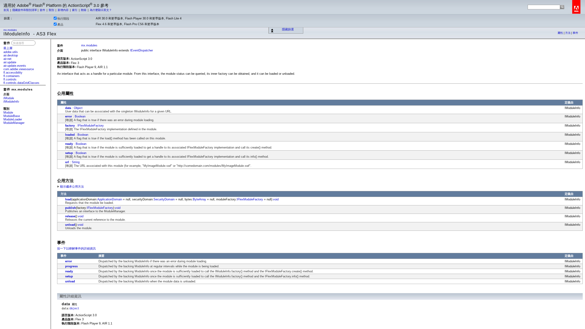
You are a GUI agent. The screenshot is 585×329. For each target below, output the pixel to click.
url (67, 162)
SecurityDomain (164, 199)
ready (69, 144)
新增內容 (63, 10)
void (276, 199)
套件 (43, 10)
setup (69, 153)
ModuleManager (13, 123)
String (76, 162)
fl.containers (11, 76)
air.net (7, 59)
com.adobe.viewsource (18, 69)
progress (71, 266)
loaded (70, 134)
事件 (575, 32)
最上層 (7, 48)
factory (70, 125)
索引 (75, 10)
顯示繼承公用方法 (71, 186)
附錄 (84, 10)
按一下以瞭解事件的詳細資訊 (76, 248)
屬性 (561, 32)
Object (78, 108)
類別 (52, 10)
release (70, 216)
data (68, 108)
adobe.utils (10, 52)
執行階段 (63, 18)
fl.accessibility (12, 72)
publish (70, 208)
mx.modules (10, 30)
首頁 (6, 10)
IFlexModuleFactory (90, 125)
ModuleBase (11, 116)
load (68, 199)
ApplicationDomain (109, 199)
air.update (9, 62)
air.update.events (14, 65)
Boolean (80, 116)
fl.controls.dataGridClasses (21, 83)
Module (8, 112)
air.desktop (10, 55)
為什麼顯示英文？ (101, 10)
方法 (568, 32)
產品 (60, 24)
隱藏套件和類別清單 (24, 10)
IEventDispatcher (141, 50)
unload (70, 224)
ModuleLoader (12, 119)
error (68, 116)
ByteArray (199, 199)
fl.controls (9, 79)
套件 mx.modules (18, 89)
